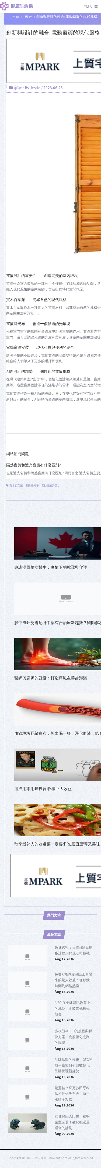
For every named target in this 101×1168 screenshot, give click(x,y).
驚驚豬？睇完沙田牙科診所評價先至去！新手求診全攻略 (72, 1094)
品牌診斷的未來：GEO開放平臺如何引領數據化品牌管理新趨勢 (73, 1065)
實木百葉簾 (16, 485)
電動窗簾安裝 (49, 485)
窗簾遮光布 (32, 485)
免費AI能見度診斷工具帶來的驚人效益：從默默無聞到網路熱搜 (73, 980)
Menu (88, 6)
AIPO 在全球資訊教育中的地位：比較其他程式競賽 (72, 1008)
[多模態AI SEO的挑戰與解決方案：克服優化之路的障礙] (27, 1039)
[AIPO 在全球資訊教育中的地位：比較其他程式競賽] (27, 1010)
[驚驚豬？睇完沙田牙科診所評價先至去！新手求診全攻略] (27, 1096)
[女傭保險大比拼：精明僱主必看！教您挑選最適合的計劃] (27, 1124)
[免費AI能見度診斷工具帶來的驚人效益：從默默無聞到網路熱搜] (27, 982)
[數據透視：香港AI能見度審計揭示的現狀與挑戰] (27, 955)
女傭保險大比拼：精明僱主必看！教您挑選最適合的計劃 (72, 1122)
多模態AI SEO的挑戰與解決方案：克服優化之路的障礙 (73, 1037)
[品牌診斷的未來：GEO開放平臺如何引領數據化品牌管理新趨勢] (27, 1067)
